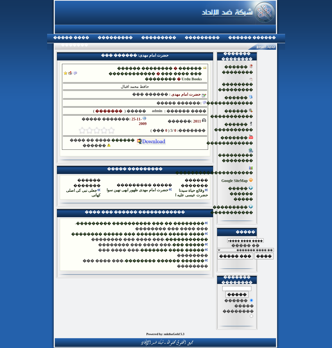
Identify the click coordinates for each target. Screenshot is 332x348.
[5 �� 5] (82, 130)
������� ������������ (229, 140)
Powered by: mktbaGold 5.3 (165, 334)
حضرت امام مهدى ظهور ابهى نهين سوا (137, 190)
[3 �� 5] (96, 130)
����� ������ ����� (240, 193)
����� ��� (188, 245)
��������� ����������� (231, 210)
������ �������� (145, 68)
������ (124, 140)
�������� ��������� (235, 87)
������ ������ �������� (164, 261)
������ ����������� (231, 113)
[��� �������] (65, 74)
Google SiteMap (235, 181)
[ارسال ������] (70, 74)
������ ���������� (233, 127)
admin (156, 111)
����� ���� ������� (172, 250)
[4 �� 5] (89, 130)
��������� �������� (235, 158)
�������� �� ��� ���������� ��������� (140, 223)
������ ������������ (229, 100)
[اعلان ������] (75, 74)
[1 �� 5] (111, 130)
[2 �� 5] (104, 130)
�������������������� (214, 173)
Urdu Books (192, 79)
